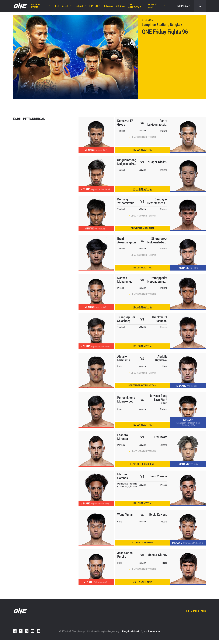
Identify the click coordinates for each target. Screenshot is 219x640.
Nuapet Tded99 (157, 162)
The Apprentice (134, 6)
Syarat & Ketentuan (150, 631)
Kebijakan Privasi (130, 631)
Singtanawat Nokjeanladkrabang (157, 240)
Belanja (108, 6)
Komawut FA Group (125, 122)
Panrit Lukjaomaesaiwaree (157, 122)
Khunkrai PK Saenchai (159, 319)
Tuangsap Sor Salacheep (126, 319)
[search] (200, 6)
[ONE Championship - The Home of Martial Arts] (20, 6)
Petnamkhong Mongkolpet (126, 399)
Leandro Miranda (122, 437)
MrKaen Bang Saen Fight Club (158, 399)
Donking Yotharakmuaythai (127, 201)
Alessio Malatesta (123, 358)
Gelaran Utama (35, 6)
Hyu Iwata (160, 437)
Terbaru (78, 6)
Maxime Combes (122, 476)
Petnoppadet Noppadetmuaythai (157, 279)
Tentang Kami (152, 6)
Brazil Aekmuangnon (126, 240)
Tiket (56, 6)
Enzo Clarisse (158, 476)
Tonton (93, 6)
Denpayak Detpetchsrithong (157, 201)
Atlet (65, 6)
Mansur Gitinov (157, 555)
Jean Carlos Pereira (125, 554)
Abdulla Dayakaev (161, 358)
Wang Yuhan (125, 514)
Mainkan (120, 6)
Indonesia (182, 6)
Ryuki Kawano (158, 514)
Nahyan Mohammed (124, 279)
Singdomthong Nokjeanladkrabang (127, 162)
